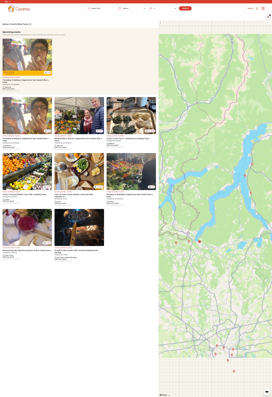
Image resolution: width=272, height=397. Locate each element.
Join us (250, 8)
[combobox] (103, 8)
